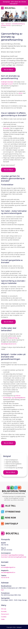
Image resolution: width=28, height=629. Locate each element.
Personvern (5, 614)
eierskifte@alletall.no (8, 572)
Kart (2, 590)
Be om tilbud (8, 170)
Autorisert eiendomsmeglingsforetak (13, 557)
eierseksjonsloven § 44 (8, 344)
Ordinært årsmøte (7, 82)
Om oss (3, 609)
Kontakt (4, 611)
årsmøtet (6, 128)
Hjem (2, 23)
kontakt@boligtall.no (8, 567)
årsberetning (13, 338)
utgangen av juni (7, 84)
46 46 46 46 (5, 577)
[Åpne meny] (26, 8)
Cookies (3, 617)
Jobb (3, 619)
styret (21, 93)
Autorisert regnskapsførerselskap (12, 555)
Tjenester (8, 23)
